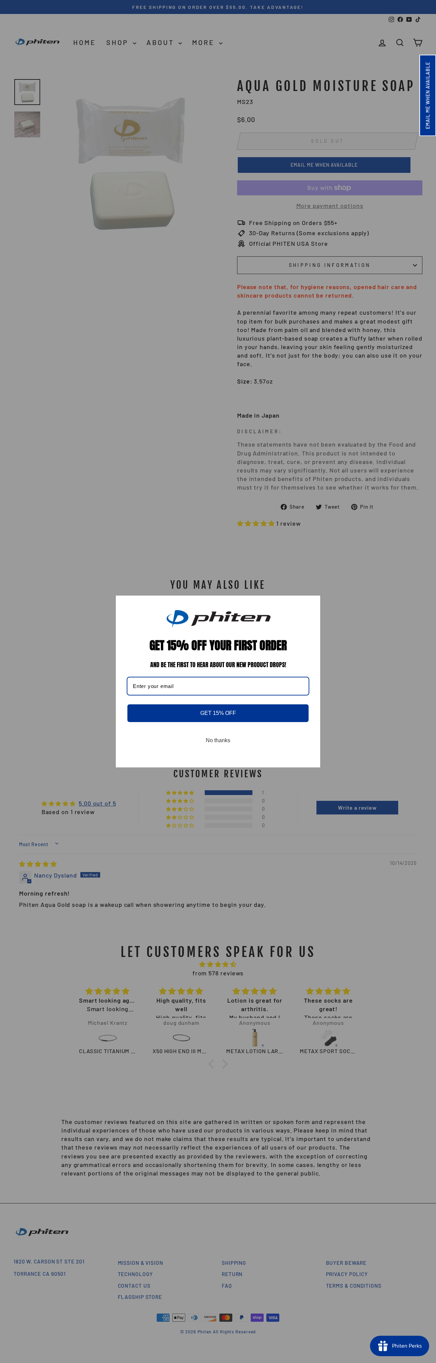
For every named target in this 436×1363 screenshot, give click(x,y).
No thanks (218, 740)
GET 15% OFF (218, 713)
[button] (427, 95)
